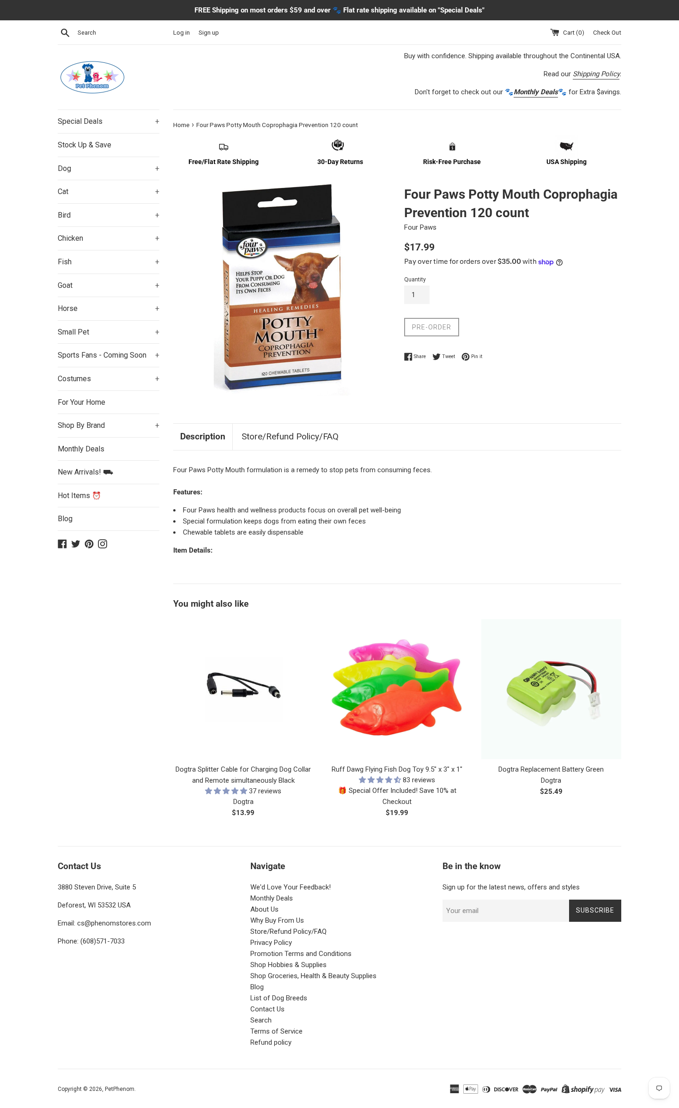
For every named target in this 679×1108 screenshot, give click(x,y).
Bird (108, 215)
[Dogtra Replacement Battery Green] (551, 689)
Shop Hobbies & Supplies (288, 965)
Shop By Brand (108, 425)
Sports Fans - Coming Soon (108, 355)
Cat (108, 191)
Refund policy (270, 1042)
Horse (108, 308)
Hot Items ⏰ (79, 495)
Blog (65, 518)
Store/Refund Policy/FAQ (290, 436)
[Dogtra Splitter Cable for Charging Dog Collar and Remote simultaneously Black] (243, 689)
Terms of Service (276, 1031)
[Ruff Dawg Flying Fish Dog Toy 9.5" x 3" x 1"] (397, 689)
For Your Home (81, 402)
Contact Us (267, 1009)
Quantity (415, 279)
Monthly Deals (81, 448)
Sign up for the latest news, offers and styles (511, 887)
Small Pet (108, 332)
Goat (108, 285)
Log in (181, 32)
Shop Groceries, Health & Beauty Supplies (313, 976)
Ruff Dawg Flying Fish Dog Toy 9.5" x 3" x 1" (397, 769)
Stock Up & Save (84, 144)
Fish (108, 261)
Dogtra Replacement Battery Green (551, 769)
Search (261, 1020)
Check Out (607, 32)
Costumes (108, 378)
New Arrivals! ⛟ (85, 472)
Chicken (108, 238)
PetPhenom (119, 1089)
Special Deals (108, 121)
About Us (264, 909)
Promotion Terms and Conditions (301, 954)
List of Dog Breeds (278, 998)
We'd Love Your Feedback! (290, 887)
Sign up (209, 32)
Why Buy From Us (277, 920)
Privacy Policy (271, 942)
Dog (108, 168)
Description (202, 436)
